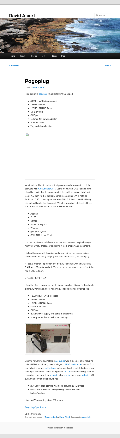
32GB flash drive (73, 364)
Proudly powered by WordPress (60, 427)
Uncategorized (50, 417)
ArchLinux (60, 360)
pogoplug (43, 93)
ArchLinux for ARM (47, 188)
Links (54, 55)
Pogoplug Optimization (35, 407)
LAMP (67, 371)
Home (12, 55)
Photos (34, 55)
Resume (22, 55)
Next (108, 65)
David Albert (22, 15)
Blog (63, 55)
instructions (50, 367)
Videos (45, 55)
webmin (85, 374)
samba (67, 374)
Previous (14, 65)
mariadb (54, 374)
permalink (86, 417)
